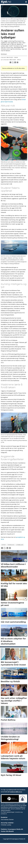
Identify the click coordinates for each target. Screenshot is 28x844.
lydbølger (19, 544)
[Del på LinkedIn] (15, 62)
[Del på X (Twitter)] (13, 62)
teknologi (11, 544)
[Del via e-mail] (17, 62)
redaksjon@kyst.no (16, 792)
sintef (4, 544)
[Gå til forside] (12, 2)
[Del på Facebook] (10, 62)
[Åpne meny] (26, 2)
